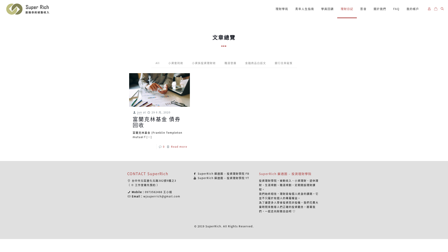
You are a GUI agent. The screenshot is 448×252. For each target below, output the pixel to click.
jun (139, 112)
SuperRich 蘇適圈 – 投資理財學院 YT (223, 178)
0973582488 (153, 192)
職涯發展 (230, 63)
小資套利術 (175, 63)
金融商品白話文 (255, 63)
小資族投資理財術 (204, 63)
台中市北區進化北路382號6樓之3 (154, 181)
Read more (179, 147)
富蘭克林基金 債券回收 (157, 122)
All (158, 63)
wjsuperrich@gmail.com (161, 196)
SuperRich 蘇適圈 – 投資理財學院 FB (223, 174)
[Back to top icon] (431, 244)
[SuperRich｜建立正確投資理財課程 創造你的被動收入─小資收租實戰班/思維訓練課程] (27, 9)
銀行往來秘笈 (284, 63)
